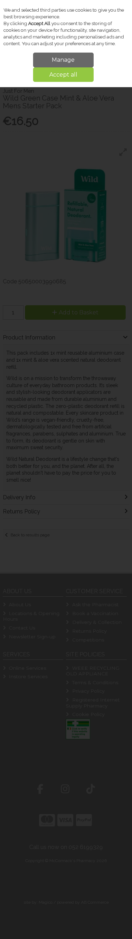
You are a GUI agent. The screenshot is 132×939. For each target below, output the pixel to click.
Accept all (63, 74)
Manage (63, 59)
